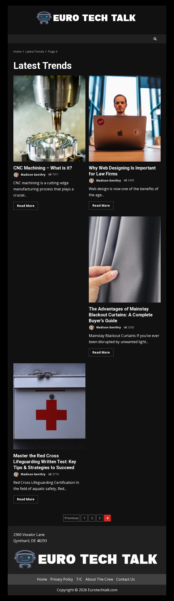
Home (42, 579)
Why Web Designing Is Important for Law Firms (125, 118)
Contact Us (125, 579)
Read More (25, 206)
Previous (72, 518)
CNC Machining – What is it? (49, 118)
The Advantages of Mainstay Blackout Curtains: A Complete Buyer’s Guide (125, 259)
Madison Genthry (33, 174)
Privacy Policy (61, 579)
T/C (79, 579)
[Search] (155, 38)
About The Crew (99, 579)
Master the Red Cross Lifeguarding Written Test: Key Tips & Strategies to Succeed (49, 406)
